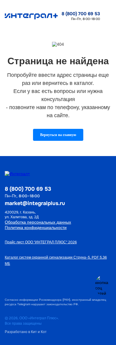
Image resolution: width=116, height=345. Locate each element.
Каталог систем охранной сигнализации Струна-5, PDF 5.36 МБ (56, 260)
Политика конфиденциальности (36, 227)
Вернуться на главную (58, 134)
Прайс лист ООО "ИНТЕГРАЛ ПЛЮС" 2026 (41, 242)
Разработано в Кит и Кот (26, 331)
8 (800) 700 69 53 (81, 14)
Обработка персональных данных (38, 222)
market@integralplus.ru (35, 203)
